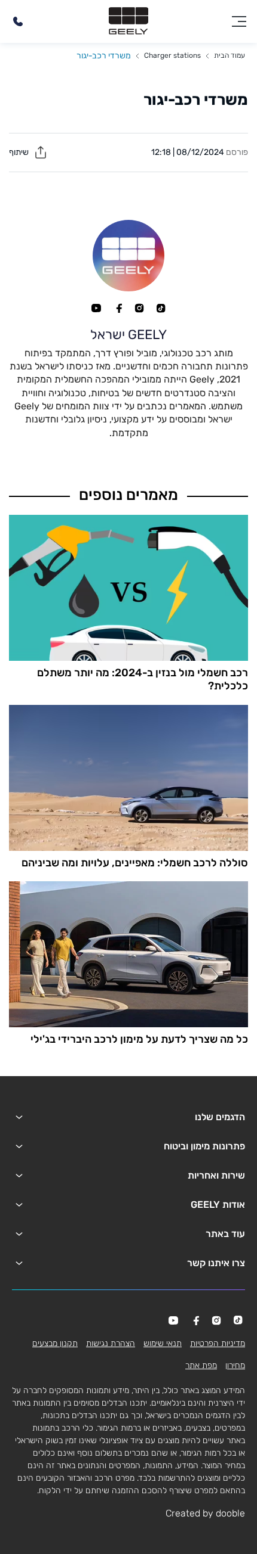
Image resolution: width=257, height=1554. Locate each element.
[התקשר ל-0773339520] (18, 21)
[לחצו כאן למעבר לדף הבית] (128, 21)
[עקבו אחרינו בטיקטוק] (161, 308)
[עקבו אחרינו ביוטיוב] (96, 308)
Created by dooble (205, 1513)
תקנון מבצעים (55, 1343)
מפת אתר (201, 1365)
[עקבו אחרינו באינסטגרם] (139, 308)
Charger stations (172, 55)
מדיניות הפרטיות (217, 1343)
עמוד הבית (229, 55)
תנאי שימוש (162, 1343)
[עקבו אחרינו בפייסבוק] (118, 308)
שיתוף (19, 152)
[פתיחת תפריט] (239, 21)
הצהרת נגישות (110, 1343)
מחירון (235, 1365)
